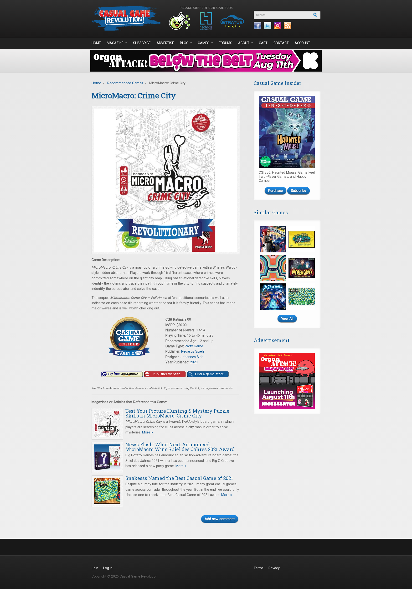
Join (95, 568)
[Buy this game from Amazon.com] (122, 374)
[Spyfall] (273, 239)
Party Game (194, 346)
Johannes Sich (191, 357)
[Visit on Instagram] (277, 25)
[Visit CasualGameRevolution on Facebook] (257, 25)
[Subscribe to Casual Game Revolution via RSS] (287, 25)
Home (96, 43)
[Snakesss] (301, 296)
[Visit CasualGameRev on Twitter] (267, 25)
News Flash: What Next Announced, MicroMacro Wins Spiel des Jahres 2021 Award (180, 446)
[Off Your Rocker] (301, 239)
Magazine (115, 43)
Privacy (274, 568)
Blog (184, 43)
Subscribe (142, 43)
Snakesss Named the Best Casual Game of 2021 (179, 478)
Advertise (165, 43)
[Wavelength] (273, 268)
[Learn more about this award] (128, 336)
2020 (194, 362)
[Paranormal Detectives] (273, 296)
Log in (108, 568)
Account (302, 43)
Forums (225, 43)
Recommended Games (125, 83)
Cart (263, 43)
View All (287, 319)
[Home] (127, 18)
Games (203, 43)
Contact (281, 43)
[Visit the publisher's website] (165, 374)
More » (147, 432)
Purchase (275, 191)
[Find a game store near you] (208, 374)
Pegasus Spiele (193, 351)
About (243, 43)
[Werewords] (301, 268)
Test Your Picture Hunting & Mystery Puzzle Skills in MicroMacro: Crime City (177, 413)
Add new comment (220, 519)
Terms (258, 568)
